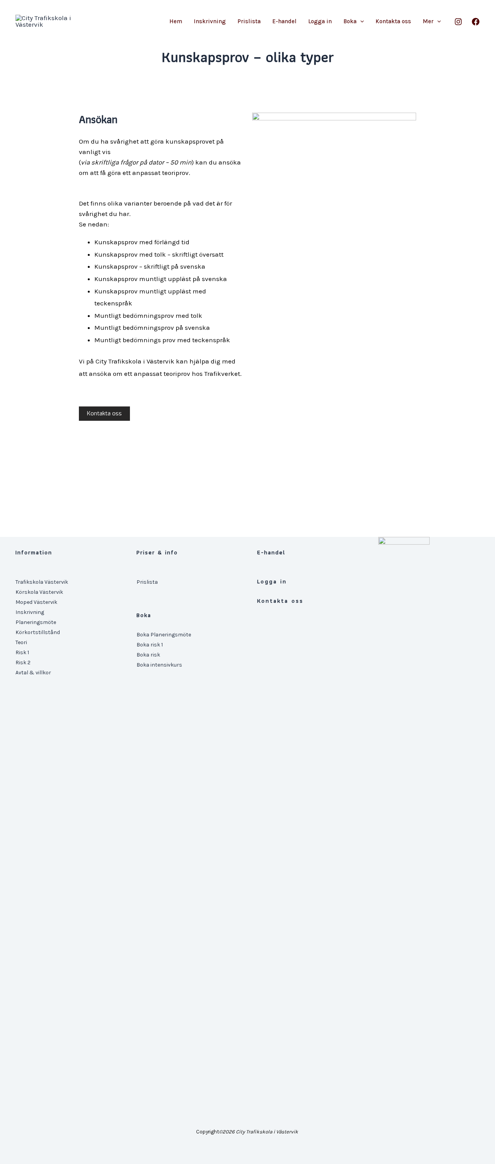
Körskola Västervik (39, 592)
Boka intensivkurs (159, 665)
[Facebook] (476, 22)
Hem (175, 21)
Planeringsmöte (35, 622)
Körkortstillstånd (37, 632)
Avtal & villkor (33, 672)
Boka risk (148, 654)
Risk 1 (22, 652)
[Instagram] (458, 22)
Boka (350, 21)
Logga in (320, 21)
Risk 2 (23, 662)
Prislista (249, 21)
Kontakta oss (393, 21)
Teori (21, 642)
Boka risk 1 (150, 644)
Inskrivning (210, 21)
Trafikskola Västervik (41, 582)
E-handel (284, 21)
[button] (360, 21)
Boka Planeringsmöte (164, 634)
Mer (428, 21)
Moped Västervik (36, 602)
